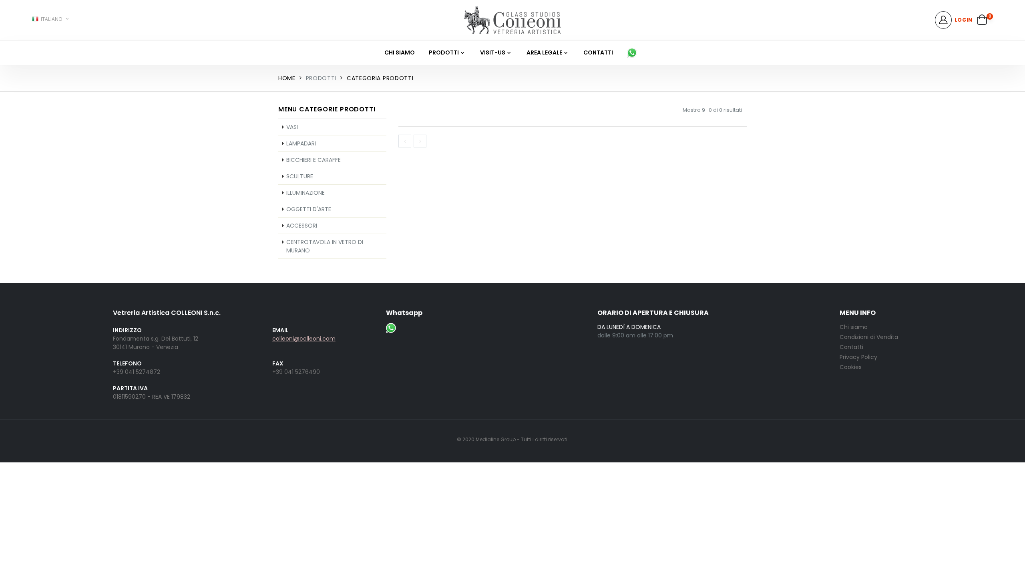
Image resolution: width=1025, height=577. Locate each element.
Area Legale (544, 52)
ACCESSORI (301, 226)
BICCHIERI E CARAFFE (313, 160)
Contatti (598, 52)
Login (963, 20)
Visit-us (492, 52)
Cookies (851, 367)
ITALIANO (51, 19)
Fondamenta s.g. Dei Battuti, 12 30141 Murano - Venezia (155, 343)
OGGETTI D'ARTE (308, 209)
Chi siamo (399, 52)
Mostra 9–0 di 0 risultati (712, 110)
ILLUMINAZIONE (305, 193)
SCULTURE (299, 176)
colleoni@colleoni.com (304, 339)
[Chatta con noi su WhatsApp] (634, 53)
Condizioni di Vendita (869, 337)
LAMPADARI (301, 143)
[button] (985, 20)
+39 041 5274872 (136, 372)
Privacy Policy (858, 357)
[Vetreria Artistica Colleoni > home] (512, 20)
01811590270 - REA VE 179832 (151, 397)
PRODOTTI (444, 52)
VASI (292, 127)
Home (286, 78)
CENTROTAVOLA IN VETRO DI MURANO (324, 246)
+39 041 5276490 (296, 372)
